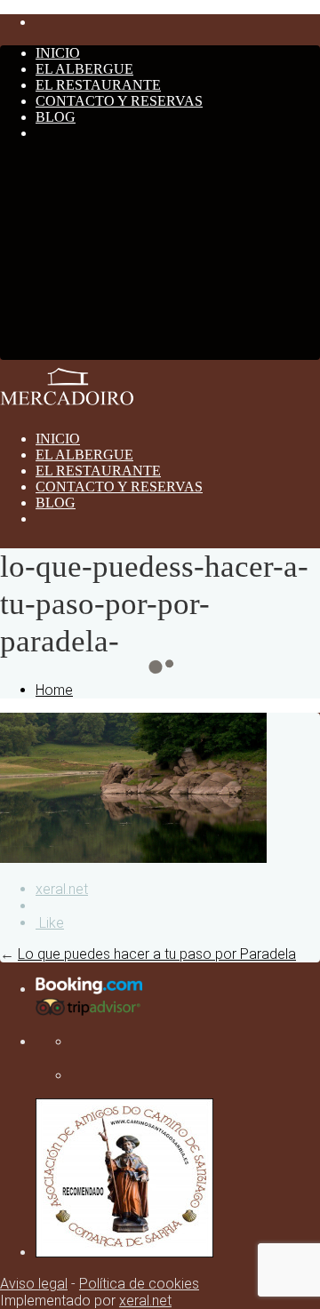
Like (50, 922)
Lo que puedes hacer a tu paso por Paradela (157, 954)
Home (54, 690)
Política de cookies (139, 1283)
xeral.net (62, 889)
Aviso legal (34, 1283)
